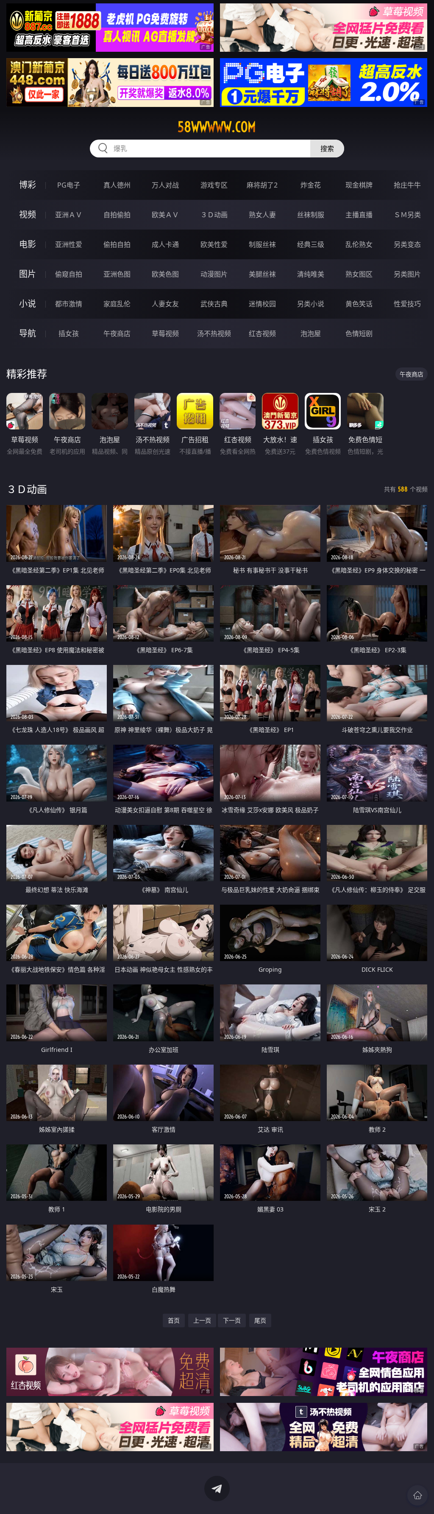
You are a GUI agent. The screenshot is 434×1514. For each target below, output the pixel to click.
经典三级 (310, 244)
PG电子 (68, 185)
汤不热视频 (214, 333)
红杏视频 (262, 333)
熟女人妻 (262, 214)
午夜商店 (117, 333)
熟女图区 (359, 274)
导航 (27, 333)
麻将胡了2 (262, 185)
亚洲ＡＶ (68, 214)
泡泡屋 (310, 333)
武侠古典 (214, 303)
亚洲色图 (117, 274)
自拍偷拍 (117, 214)
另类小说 (310, 303)
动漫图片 (214, 274)
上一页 (202, 1320)
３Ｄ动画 (214, 214)
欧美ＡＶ (165, 214)
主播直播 (359, 214)
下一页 (232, 1320)
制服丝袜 (262, 244)
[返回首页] (417, 1495)
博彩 (27, 185)
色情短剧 (359, 333)
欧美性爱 (214, 244)
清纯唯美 (310, 274)
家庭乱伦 (117, 303)
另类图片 (407, 274)
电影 (27, 244)
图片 (27, 274)
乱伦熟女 (359, 244)
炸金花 (310, 185)
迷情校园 (262, 303)
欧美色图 (165, 274)
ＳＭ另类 (407, 214)
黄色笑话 (359, 303)
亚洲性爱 (68, 244)
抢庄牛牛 (407, 185)
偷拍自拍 (117, 244)
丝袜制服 (310, 214)
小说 (27, 303)
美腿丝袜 (262, 274)
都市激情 (68, 303)
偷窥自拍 (68, 274)
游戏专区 (214, 185)
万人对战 (165, 185)
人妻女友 (165, 303)
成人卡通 (165, 244)
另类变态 (407, 244)
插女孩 (68, 333)
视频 (27, 214)
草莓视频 (165, 333)
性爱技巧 (407, 303)
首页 (174, 1320)
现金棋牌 (359, 185)
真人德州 (117, 185)
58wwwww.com (217, 126)
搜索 (327, 148)
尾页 (260, 1320)
